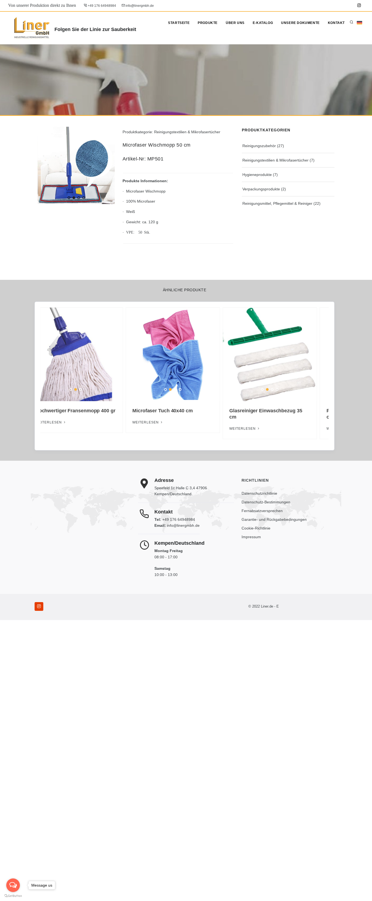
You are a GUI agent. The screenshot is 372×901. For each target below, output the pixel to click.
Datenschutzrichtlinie (259, 493)
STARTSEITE (179, 23)
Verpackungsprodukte (261, 189)
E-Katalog (263, 23)
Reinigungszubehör (259, 146)
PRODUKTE (208, 23)
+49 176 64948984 (101, 6)
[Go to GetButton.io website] (13, 895)
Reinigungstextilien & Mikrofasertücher (275, 160)
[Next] (109, 164)
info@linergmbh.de (139, 6)
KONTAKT (336, 23)
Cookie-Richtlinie (256, 528)
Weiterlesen (255, 429)
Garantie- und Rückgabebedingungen (274, 519)
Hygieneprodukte (257, 174)
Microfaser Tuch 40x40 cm (77, 410)
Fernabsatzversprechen (262, 511)
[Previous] (43, 164)
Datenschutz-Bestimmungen (266, 502)
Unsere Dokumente (300, 23)
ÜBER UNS (235, 23)
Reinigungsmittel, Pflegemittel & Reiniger (277, 203)
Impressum (251, 537)
